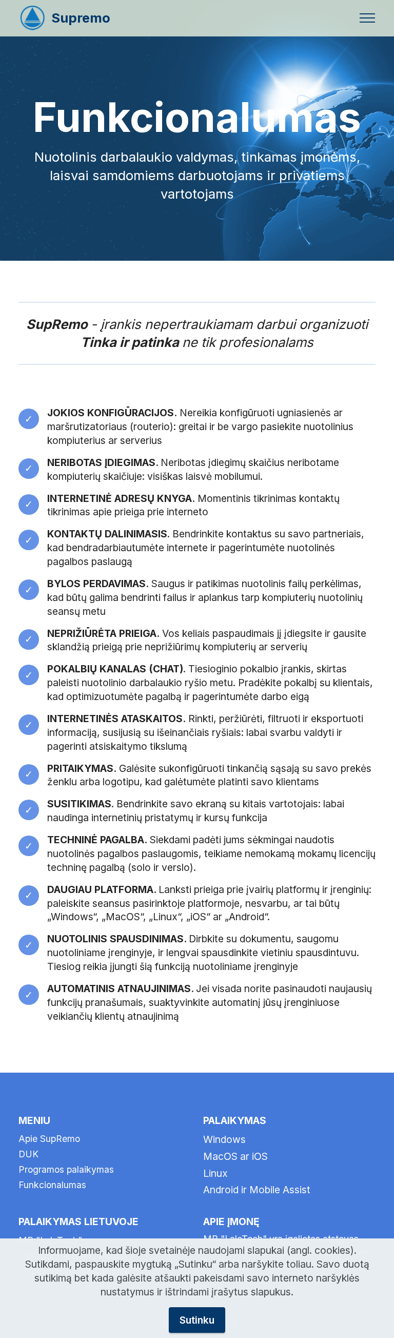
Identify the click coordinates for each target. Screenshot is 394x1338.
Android (221, 1190)
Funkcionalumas (52, 1184)
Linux (215, 1173)
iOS (260, 1156)
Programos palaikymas (66, 1169)
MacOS (221, 1156)
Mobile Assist (279, 1190)
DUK (28, 1154)
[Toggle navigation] (368, 18)
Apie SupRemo (49, 1138)
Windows (224, 1139)
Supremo (80, 18)
